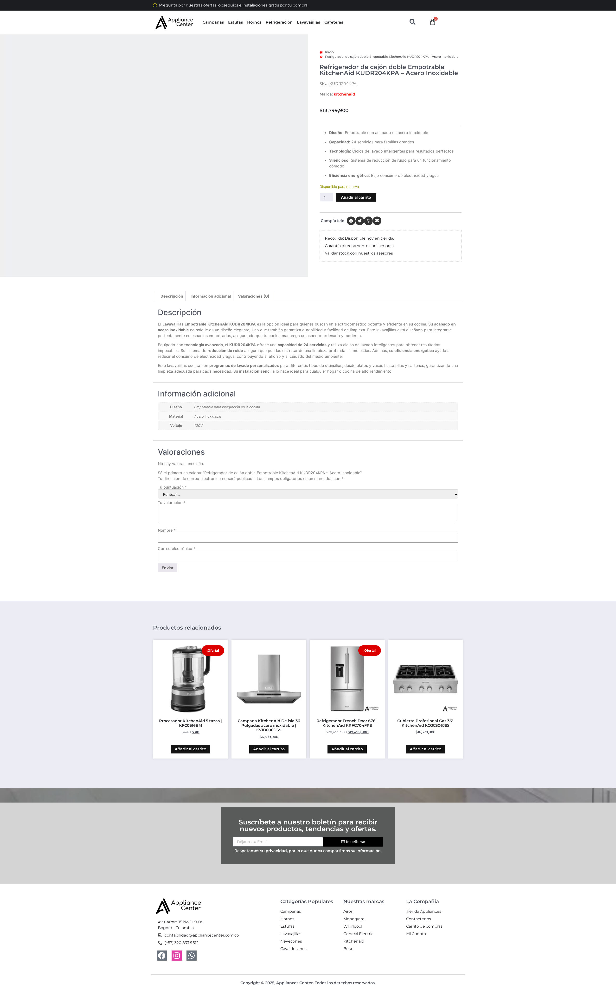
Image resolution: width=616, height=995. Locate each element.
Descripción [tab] (171, 296)
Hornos (254, 22)
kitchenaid (344, 94)
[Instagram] (177, 955)
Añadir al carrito (356, 197)
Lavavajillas (308, 22)
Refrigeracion (279, 22)
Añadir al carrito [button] (190, 749)
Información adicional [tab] (211, 296)
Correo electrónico (176, 548)
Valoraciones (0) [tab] (254, 296)
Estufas (235, 22)
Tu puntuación (172, 487)
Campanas (213, 22)
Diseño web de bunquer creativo (308, 986)
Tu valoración (172, 502)
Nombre (167, 530)
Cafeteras (333, 22)
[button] (351, 221)
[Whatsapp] (191, 955)
